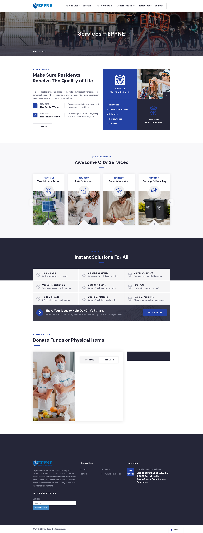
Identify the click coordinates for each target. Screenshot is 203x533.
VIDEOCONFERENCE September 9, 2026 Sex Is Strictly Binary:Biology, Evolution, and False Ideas (153, 478)
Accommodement (125, 6)
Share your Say (155, 313)
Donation (106, 469)
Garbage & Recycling (119, 181)
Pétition (83, 474)
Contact (159, 6)
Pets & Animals (48, 181)
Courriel (36, 499)
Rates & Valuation (84, 181)
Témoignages (72, 6)
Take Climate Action (13, 181)
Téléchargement (104, 6)
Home (35, 51)
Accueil (83, 469)
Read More (42, 127)
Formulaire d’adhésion (111, 474)
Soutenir (87, 6)
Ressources (144, 6)
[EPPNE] (42, 5)
